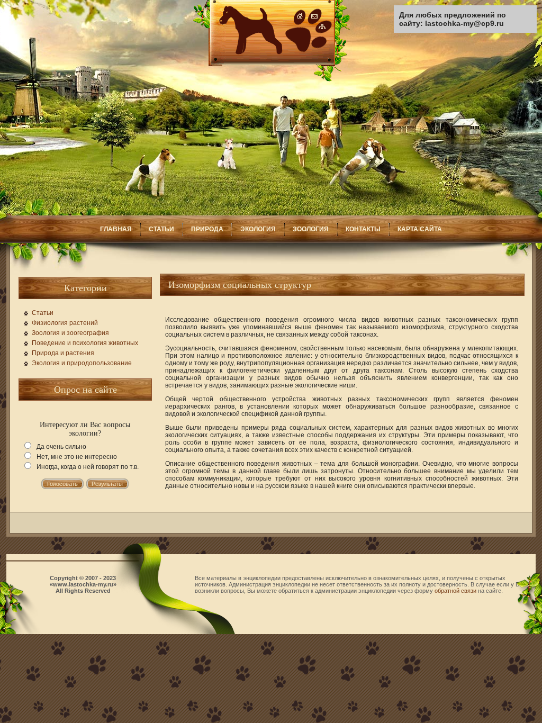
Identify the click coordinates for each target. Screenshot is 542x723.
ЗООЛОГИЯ (311, 229)
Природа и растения (63, 353)
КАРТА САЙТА (420, 229)
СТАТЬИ (161, 229)
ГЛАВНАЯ (116, 229)
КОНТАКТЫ (363, 229)
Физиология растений (65, 323)
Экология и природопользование (82, 363)
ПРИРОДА (207, 229)
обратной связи (455, 591)
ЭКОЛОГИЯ (258, 229)
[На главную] (271, 79)
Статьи (42, 313)
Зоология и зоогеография (70, 333)
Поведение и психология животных (85, 343)
